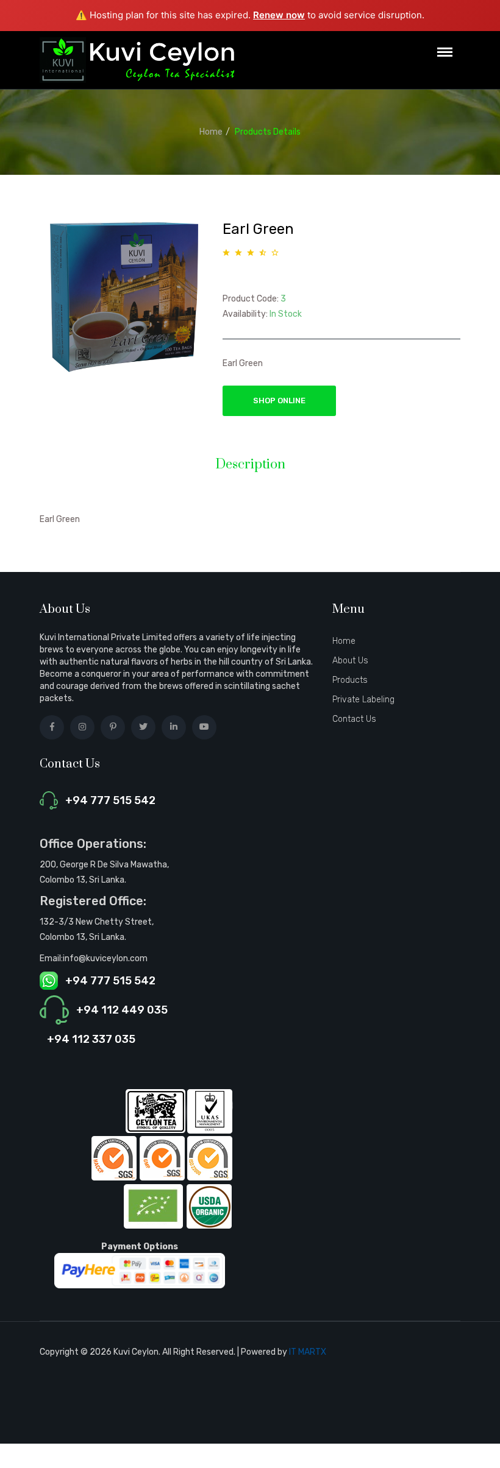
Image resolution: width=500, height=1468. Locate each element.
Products (350, 680)
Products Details (268, 132)
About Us (350, 660)
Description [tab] (250, 465)
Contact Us (354, 719)
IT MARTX (307, 1352)
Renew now (279, 15)
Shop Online (279, 400)
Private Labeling (363, 699)
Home (211, 132)
